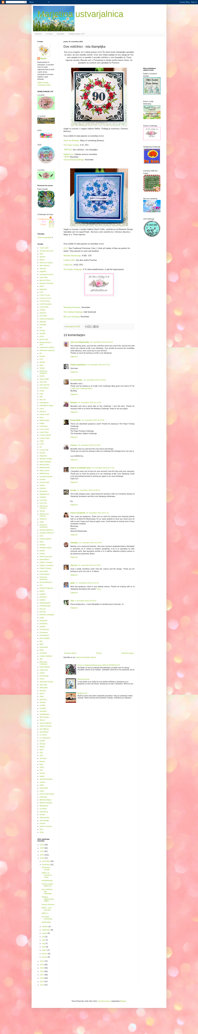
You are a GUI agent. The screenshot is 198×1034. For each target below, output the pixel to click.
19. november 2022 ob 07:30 (98, 365)
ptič (41, 641)
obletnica (43, 519)
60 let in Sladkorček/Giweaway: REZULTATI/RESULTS (99, 665)
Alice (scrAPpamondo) (79, 342)
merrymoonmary (104, 1001)
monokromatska (46, 477)
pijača (42, 591)
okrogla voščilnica (47, 533)
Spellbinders (45, 714)
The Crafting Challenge (73, 312)
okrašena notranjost (43, 526)
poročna (43, 612)
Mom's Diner (44, 471)
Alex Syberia (45, 266)
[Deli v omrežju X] (91, 326)
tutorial (42, 773)
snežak (42, 705)
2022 (42, 858)
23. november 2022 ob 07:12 (97, 513)
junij (44, 940)
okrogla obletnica (46, 530)
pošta (42, 618)
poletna (43, 600)
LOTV (42, 444)
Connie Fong (45, 301)
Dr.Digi (42, 331)
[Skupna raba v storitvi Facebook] (94, 326)
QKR (41, 644)
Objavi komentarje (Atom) (86, 657)
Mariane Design (46, 459)
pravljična (43, 624)
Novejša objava (70, 653)
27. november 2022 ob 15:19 (87, 583)
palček (42, 551)
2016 (42, 978)
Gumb (42, 376)
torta (41, 764)
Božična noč (82, 693)
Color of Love (45, 295)
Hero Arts (43, 382)
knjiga (42, 423)
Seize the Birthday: (71, 140)
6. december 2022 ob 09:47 (86, 601)
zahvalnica (44, 812)
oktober (45, 927)
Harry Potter (44, 379)
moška (42, 485)
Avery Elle (44, 277)
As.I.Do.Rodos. (76, 380)
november (46, 865)
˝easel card (44, 248)
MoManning (44, 473)
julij (43, 937)
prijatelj (42, 627)
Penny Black (44, 574)
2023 (42, 855)
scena (42, 679)
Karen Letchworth (77, 513)
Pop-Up (43, 609)
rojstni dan (44, 670)
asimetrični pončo (46, 275)
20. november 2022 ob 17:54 (102, 468)
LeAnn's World (45, 435)
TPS (41, 770)
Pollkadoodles (45, 606)
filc (41, 353)
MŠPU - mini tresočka (47, 909)
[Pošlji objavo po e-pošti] (86, 326)
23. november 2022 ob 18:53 (89, 565)
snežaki (43, 708)
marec (44, 950)
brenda (73, 490)
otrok (41, 542)
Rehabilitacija (47, 881)
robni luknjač (45, 667)
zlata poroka (44, 818)
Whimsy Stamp (45, 800)
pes (41, 585)
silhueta (43, 691)
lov (41, 447)
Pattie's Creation (46, 562)
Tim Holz (43, 758)
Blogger (123, 1001)
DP (41, 328)
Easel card (44, 339)
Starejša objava (127, 653)
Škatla (42, 747)
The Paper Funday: (71, 145)
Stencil (42, 720)
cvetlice (43, 310)
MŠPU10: (68, 150)
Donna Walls (75, 420)
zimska (42, 815)
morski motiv (44, 482)
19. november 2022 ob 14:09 (89, 403)
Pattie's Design (45, 568)
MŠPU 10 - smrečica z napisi (47, 875)
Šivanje (43, 744)
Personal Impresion (43, 578)
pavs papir (44, 571)
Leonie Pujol (45, 438)
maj (43, 943)
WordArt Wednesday (72, 256)
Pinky (99, 589)
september (46, 930)
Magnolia (43, 456)
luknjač (42, 453)
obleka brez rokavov (44, 515)
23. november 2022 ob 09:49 (90, 543)
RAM (41, 650)
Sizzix (42, 694)
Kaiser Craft (44, 414)
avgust (45, 933)
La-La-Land (44, 429)
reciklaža (43, 653)
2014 (42, 985)
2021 (42, 961)
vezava (42, 782)
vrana (42, 791)
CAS (41, 292)
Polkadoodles (45, 603)
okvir (41, 536)
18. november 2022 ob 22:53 (101, 342)
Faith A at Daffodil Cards (80, 468)
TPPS (42, 767)
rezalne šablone (46, 656)
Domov (38, 34)
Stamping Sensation (71, 307)
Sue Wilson (44, 732)
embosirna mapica (47, 347)
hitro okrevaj (44, 385)
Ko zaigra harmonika (47, 918)
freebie (42, 356)
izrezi (42, 409)
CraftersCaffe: (69, 260)
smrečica (43, 700)
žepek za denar (46, 826)
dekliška (43, 322)
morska (42, 479)
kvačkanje (44, 426)
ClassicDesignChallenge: (73, 160)
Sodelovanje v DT (77, 34)
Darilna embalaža (47, 319)
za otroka (43, 809)
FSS (41, 359)
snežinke (43, 711)
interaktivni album (46, 406)
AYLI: (65, 248)
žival (41, 829)
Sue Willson (44, 729)
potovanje (43, 621)
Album (42, 260)
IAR (41, 397)
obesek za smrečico (44, 507)
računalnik (44, 647)
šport (41, 750)
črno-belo (43, 316)
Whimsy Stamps (46, 803)
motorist (43, 488)
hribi (41, 394)
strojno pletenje (46, 726)
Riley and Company (43, 663)
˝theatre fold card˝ (46, 251)
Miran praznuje (83, 679)
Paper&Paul (44, 559)
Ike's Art (43, 400)
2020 (42, 965)
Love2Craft (44, 450)
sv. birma (43, 735)
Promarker (44, 632)
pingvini (43, 594)
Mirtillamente (45, 468)
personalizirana (46, 582)
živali (42, 832)
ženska (42, 823)
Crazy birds (44, 307)
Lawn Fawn (44, 432)
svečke (42, 741)
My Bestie (43, 491)
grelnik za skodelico (43, 372)
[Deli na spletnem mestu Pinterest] (97, 326)
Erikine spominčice (78, 365)
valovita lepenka (46, 779)
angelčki (43, 271)
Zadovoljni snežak (46, 868)
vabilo (42, 776)
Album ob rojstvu (46, 263)
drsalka (42, 333)
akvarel (42, 257)
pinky (72, 583)
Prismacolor (44, 629)
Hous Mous (44, 388)
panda (42, 554)
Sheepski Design (46, 682)
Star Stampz (44, 717)
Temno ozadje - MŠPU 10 (48, 885)
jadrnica (43, 412)
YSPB (66, 157)
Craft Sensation (46, 304)
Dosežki (60, 34)
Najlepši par (44, 494)
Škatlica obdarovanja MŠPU (48, 899)
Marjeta (43, 58)
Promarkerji (44, 635)
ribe (41, 659)
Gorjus (42, 368)
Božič (42, 286)
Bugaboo (43, 289)
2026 (42, 845)
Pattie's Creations (46, 565)
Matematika (46, 922)
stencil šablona (45, 723)
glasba (42, 362)
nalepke (43, 497)
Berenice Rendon (46, 283)
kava (41, 417)
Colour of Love (45, 298)
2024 (42, 851)
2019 (42, 968)
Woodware (44, 806)
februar (45, 954)
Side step (43, 685)
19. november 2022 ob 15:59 (93, 420)
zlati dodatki (44, 821)
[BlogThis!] (89, 326)
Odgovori (74, 357)
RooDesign (44, 676)
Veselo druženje (48, 905)
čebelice (43, 313)
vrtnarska (43, 797)
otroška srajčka (45, 548)
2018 (42, 971)
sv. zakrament (45, 738)
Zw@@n (73, 565)
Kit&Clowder (44, 420)
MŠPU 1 (45, 913)
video (42, 785)
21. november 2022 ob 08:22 (88, 490)
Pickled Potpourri (46, 588)
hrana (42, 391)
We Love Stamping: (71, 317)
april (44, 947)
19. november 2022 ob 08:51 (94, 380)
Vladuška (74, 543)
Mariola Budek (45, 462)
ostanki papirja (45, 539)
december (46, 861)
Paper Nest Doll (46, 557)
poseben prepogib (47, 615)
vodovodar (44, 788)
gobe (42, 365)
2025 (42, 848)
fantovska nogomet (47, 350)
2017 (42, 975)
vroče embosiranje (47, 794)
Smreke (43, 702)
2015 (42, 982)
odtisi (42, 522)
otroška (42, 545)
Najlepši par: (69, 154)
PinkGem (43, 597)
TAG (41, 753)
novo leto (43, 500)
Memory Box (44, 465)
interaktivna (44, 403)
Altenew (43, 269)
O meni (49, 34)
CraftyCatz (67, 265)
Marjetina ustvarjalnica (80, 14)
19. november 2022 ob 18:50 (89, 445)
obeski (42, 511)
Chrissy (73, 445)
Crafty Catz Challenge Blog (81, 388)
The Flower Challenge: (73, 269)
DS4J (42, 336)
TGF (41, 756)
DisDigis (43, 325)
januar (45, 957)
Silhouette (44, 688)
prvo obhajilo (45, 638)
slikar (42, 696)
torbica (42, 761)
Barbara (73, 403)
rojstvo (42, 673)
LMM (41, 441)
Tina (72, 601)
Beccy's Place (45, 280)
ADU (41, 254)
